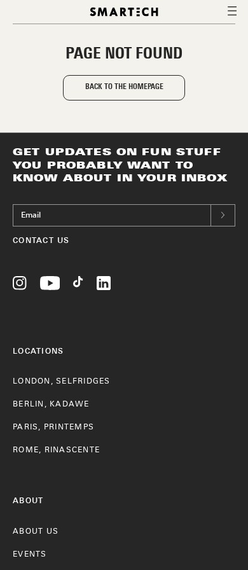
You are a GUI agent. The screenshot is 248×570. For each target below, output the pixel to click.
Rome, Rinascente (56, 450)
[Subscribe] (223, 215)
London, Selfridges (62, 382)
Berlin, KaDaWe (51, 404)
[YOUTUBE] (50, 285)
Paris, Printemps (53, 427)
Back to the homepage (124, 87)
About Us (36, 532)
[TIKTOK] (78, 285)
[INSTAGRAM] (20, 285)
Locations (38, 351)
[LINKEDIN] (104, 285)
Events (30, 555)
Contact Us (41, 240)
